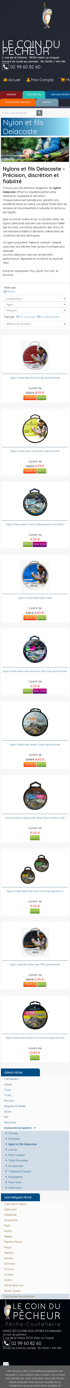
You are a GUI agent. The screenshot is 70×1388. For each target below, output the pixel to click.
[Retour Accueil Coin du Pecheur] (47, 15)
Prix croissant (27, 317)
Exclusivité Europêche (19, 1128)
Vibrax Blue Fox (13, 1285)
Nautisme (10, 1122)
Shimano (9, 1263)
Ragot (8, 1247)
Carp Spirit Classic (15, 1204)
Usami (8, 1280)
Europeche (10, 1220)
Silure (8, 1111)
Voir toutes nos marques (19, 1296)
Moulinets (14, 1138)
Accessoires (15, 1166)
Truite (8, 1095)
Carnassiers (11, 1079)
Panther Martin (13, 1242)
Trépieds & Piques (19, 1171)
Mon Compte (41, 79)
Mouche (9, 1100)
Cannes (12, 1133)
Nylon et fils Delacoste (22, 1144)
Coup (8, 1090)
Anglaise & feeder (15, 1106)
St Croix (9, 1269)
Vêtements (15, 1187)
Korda (8, 1231)
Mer (6, 1117)
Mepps (8, 1236)
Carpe (8, 1084)
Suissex (8, 1274)
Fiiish (7, 1225)
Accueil (14, 79)
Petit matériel (16, 1155)
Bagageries (15, 1177)
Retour (10, 291)
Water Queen (12, 1291)
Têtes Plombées (18, 1160)
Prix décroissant (49, 317)
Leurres (12, 1149)
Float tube (14, 1182)
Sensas (8, 1258)
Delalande (10, 1214)
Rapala (8, 1252)
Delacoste (10, 1209)
